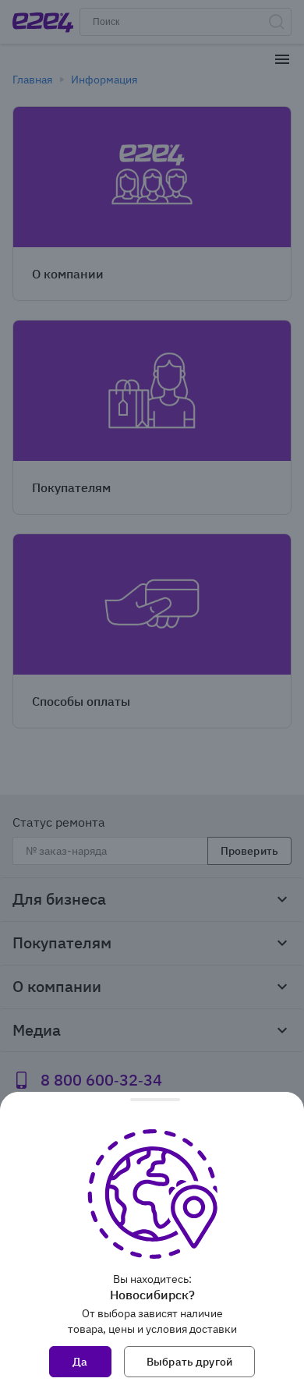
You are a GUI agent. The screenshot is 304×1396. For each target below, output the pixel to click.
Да (79, 1362)
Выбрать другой (189, 1362)
